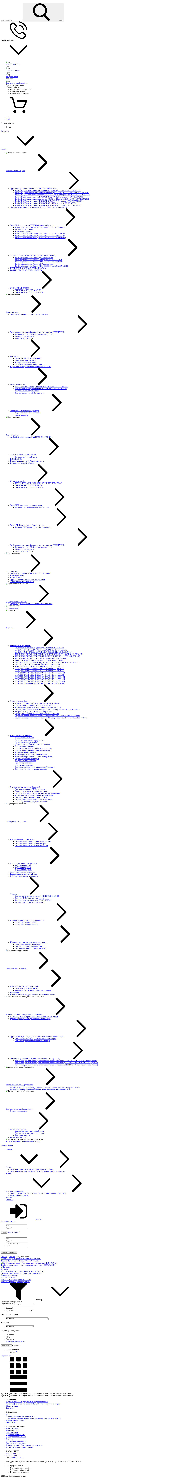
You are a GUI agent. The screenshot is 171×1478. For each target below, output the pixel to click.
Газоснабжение (12, 1433)
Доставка (9, 1197)
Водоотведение (12, 1430)
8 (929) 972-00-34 (12, 70)
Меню (10, 1145)
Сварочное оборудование (16, 1443)
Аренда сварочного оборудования (19, 1447)
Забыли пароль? (13, 1232)
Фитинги (9, 1439)
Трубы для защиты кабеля (16, 1437)
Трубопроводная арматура (16, 1441)
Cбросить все (6, 1356)
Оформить (5, 131)
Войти (38, 1219)
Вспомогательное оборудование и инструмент (24, 1445)
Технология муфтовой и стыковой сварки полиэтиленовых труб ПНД (33, 1418)
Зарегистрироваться (9, 1252)
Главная (9, 1149)
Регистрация (10, 1221)
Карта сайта (10, 1422)
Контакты (9, 1200)
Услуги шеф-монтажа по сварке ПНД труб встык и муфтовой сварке (37, 1171)
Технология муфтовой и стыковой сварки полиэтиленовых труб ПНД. (38, 1193)
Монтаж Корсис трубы (19, 1195)
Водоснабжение (12, 1428)
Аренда (9, 1173)
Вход (3, 1221)
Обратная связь (12, 1406)
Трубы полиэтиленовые (15, 1435)
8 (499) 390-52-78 (12, 64)
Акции (8, 1414)
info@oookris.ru (12, 77)
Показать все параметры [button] (15, 1341)
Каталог (4, 149)
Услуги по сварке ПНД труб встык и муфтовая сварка (31, 1169)
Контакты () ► (17, 83)
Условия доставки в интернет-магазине (21, 1416)
